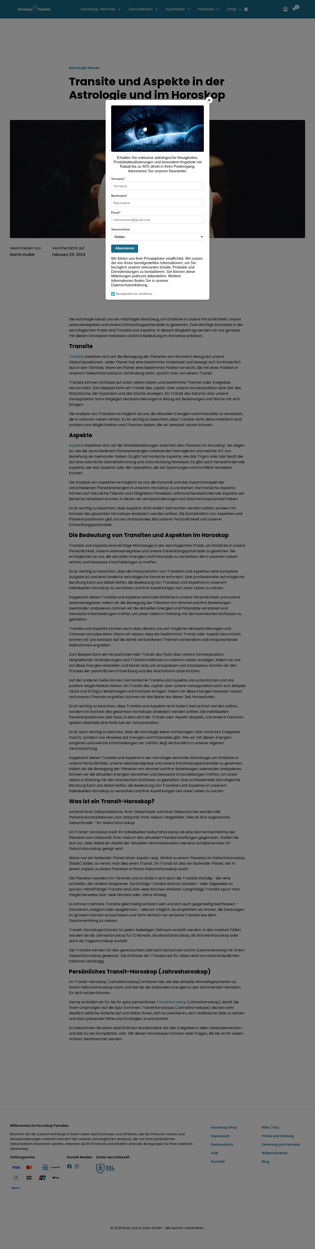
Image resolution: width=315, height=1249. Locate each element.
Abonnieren (124, 248)
